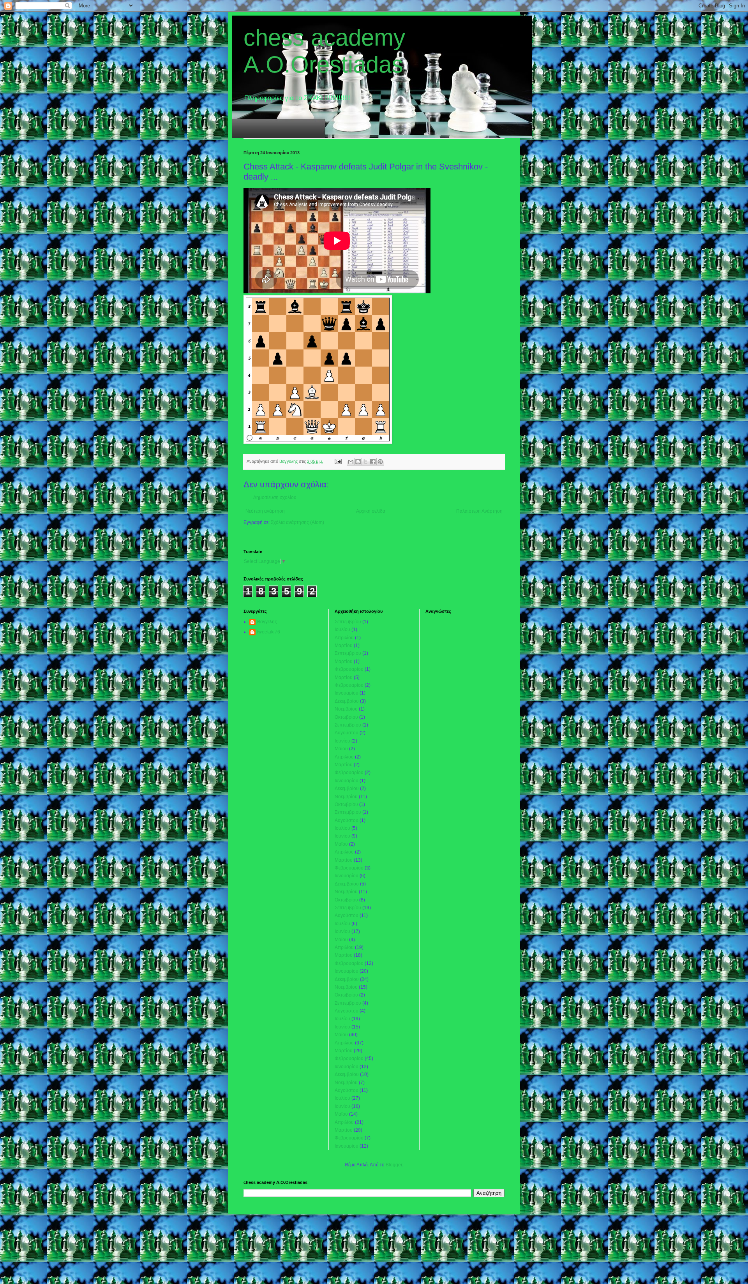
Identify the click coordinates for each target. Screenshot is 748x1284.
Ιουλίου (342, 629)
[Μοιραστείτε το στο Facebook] (373, 462)
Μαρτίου (344, 645)
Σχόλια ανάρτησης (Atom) (297, 522)
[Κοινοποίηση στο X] (365, 462)
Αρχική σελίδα (370, 511)
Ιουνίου (342, 741)
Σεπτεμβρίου (348, 621)
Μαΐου (341, 748)
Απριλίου (344, 637)
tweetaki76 (268, 632)
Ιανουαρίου (346, 693)
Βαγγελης (267, 621)
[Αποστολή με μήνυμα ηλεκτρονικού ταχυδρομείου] (351, 462)
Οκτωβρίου (346, 717)
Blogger (394, 1165)
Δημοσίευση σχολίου (274, 497)
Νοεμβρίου (346, 709)
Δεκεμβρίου (347, 701)
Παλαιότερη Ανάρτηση (479, 511)
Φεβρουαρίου (349, 669)
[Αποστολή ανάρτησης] (338, 461)
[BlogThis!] (358, 462)
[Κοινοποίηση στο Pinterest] (380, 462)
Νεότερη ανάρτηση (265, 511)
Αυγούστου (346, 732)
